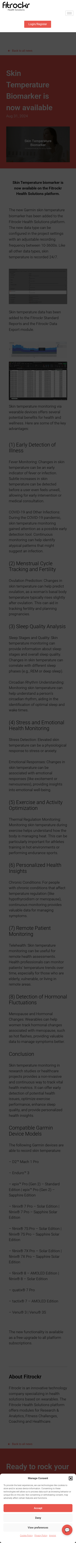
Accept (38, 1508)
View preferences (38, 1527)
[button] (70, 1478)
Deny (38, 1517)
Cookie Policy (26, 1535)
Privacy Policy (40, 1535)
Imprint (52, 1535)
